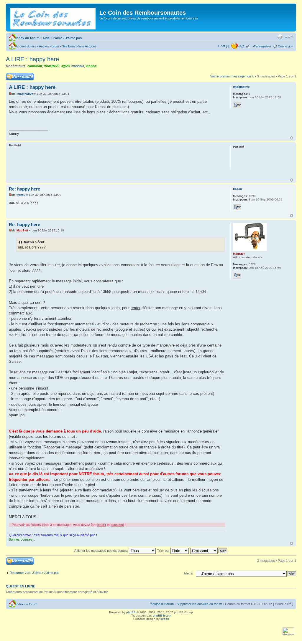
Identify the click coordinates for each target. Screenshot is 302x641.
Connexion (285, 46)
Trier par (163, 550)
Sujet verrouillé (16, 75)
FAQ (241, 46)
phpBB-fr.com (162, 615)
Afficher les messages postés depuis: (101, 550)
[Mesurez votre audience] (288, 633)
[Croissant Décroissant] (209, 550)
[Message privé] (237, 105)
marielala (77, 66)
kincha (91, 66)
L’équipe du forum (161, 604)
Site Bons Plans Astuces (79, 46)
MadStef (22, 230)
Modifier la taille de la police (289, 36)
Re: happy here (24, 188)
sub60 (164, 618)
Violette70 (51, 66)
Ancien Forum (49, 46)
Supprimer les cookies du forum (199, 604)
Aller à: (188, 573)
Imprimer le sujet (280, 36)
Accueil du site (26, 46)
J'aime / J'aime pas (67, 38)
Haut (291, 138)
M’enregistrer (261, 46)
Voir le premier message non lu (232, 76)
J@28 (65, 66)
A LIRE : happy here (32, 59)
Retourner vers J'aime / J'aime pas (34, 572)
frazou (21, 194)
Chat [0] (223, 46)
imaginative (25, 93)
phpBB (131, 612)
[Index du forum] (53, 17)
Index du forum (28, 38)
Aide (46, 38)
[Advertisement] (116, 163)
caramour (34, 66)
